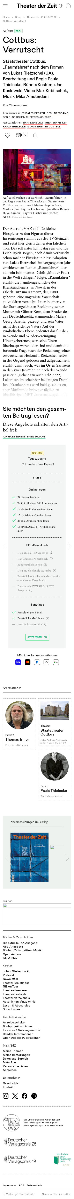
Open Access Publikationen (21, 1038)
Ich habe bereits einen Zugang (24, 437)
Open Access (12, 954)
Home (6, 17)
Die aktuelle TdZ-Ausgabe (20, 943)
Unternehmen (12, 1078)
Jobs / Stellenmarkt (16, 971)
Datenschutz (34, 1185)
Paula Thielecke (14, 126)
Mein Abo (9, 1062)
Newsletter (10, 979)
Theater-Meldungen (16, 983)
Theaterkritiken (56, 122)
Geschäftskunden (14, 1017)
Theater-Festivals (14, 994)
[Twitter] (15, 1096)
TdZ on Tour (10, 986)
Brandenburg (33, 122)
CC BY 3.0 (60, 743)
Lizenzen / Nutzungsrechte (21, 1030)
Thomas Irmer (18, 105)
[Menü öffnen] (5, 5)
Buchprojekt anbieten (17, 1026)
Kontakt (8, 1087)
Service (7, 966)
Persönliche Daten (15, 1066)
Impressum (9, 1185)
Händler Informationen (18, 1034)
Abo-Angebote (13, 946)
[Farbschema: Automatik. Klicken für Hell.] (61, 6)
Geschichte (11, 1083)
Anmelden (10, 1070)
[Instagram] (6, 1096)
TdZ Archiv (10, 958)
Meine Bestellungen (16, 1055)
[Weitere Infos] (51, 552)
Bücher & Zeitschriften (18, 937)
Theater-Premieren (16, 990)
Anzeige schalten (15, 1022)
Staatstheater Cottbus (44, 126)
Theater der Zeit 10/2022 (42, 17)
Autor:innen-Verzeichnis (19, 1001)
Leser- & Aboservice (16, 1005)
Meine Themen (13, 1051)
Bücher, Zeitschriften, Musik (22, 950)
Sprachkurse (11, 1009)
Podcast (8, 975)
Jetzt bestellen (37, 637)
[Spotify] (34, 1096)
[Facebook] (25, 1096)
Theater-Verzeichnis (16, 998)
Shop (18, 17)
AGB (21, 1185)
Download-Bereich (15, 1058)
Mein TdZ (9, 1045)
